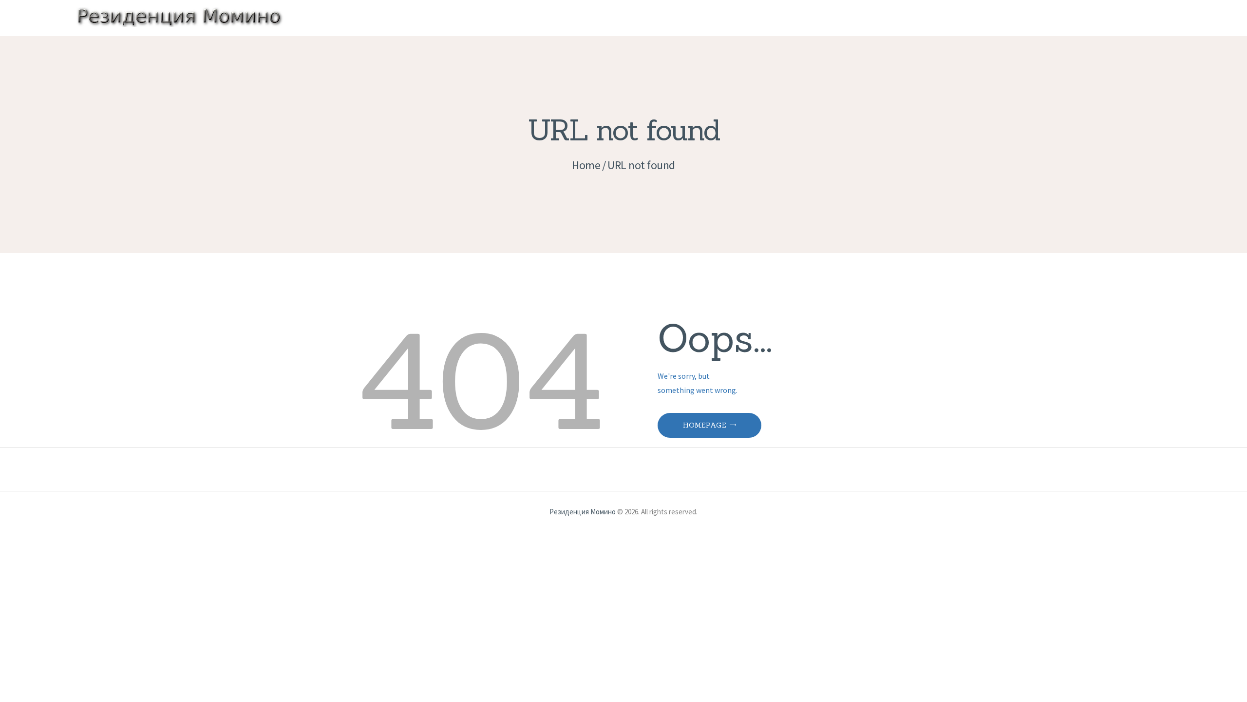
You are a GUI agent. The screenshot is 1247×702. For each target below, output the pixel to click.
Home (586, 165)
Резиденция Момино (582, 511)
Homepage (704, 425)
